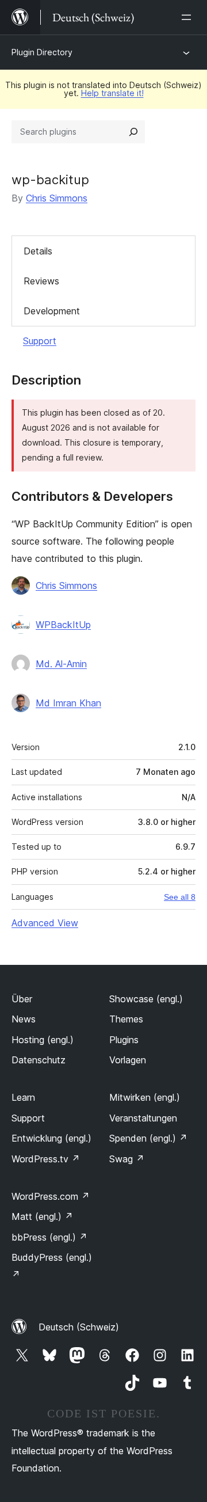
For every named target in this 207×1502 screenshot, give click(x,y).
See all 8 (179, 897)
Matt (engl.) (42, 1216)
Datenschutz (39, 1060)
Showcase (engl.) (146, 999)
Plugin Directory (42, 52)
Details (38, 251)
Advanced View (45, 923)
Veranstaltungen (143, 1118)
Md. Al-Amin (61, 664)
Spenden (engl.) (148, 1138)
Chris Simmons (56, 198)
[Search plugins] (133, 131)
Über (22, 999)
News (24, 1019)
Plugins (124, 1039)
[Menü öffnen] (188, 17)
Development (52, 311)
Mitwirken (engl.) (144, 1097)
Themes (126, 1019)
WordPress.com (51, 1196)
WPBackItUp (63, 624)
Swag (126, 1159)
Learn (23, 1097)
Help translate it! (112, 93)
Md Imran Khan (68, 703)
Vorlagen (127, 1060)
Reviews (41, 281)
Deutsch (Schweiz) (79, 1327)
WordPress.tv (46, 1159)
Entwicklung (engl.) (51, 1138)
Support (39, 341)
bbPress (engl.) (49, 1237)
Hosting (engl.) (43, 1039)
